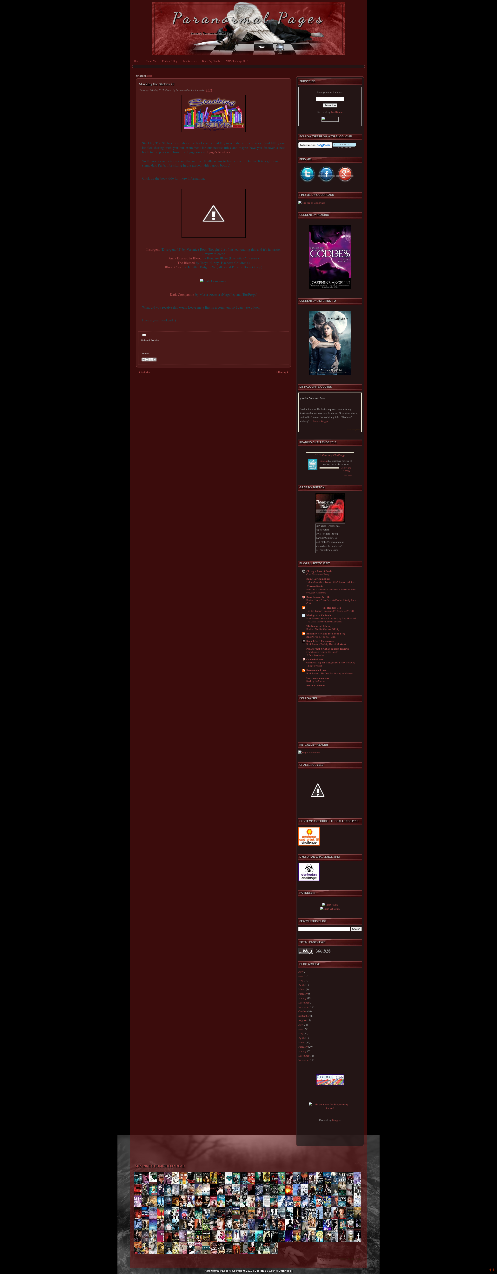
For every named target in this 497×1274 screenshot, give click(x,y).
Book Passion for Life (318, 597)
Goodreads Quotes (353, 429)
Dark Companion (182, 294)
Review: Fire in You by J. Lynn (320, 636)
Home (137, 61)
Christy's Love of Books (319, 571)
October (302, 1011)
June (300, 976)
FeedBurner (337, 112)
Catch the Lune (314, 659)
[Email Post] (143, 335)
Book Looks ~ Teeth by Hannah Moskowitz (326, 644)
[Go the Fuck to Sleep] (237, 1214)
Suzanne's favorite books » (350, 1258)
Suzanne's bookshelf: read (160, 1166)
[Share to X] (151, 359)
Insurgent (153, 249)
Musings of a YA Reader (319, 615)
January (302, 998)
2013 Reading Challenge (330, 455)
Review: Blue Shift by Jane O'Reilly (323, 629)
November (303, 1007)
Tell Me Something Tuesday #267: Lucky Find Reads (331, 581)
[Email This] (143, 359)
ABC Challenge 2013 (237, 61)
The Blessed (186, 262)
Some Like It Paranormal (320, 641)
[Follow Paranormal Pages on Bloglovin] (315, 147)
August (302, 1020)
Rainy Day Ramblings (318, 578)
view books (347, 475)
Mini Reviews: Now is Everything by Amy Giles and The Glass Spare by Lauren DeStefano (331, 620)
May (300, 980)
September (303, 1015)
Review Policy (169, 61)
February (303, 993)
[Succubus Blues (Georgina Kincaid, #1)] (358, 1227)
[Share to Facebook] (154, 359)
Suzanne (324, 460)
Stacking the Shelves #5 (156, 84)
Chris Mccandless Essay (317, 574)
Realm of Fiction (315, 685)
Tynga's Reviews (218, 152)
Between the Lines (316, 670)
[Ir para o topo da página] (490, 1270)
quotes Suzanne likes (313, 398)
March (301, 989)
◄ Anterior (144, 372)
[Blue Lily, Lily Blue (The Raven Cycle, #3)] (154, 1181)
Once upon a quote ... (317, 678)
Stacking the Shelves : (316, 680)
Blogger (336, 1120)
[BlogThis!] (147, 359)
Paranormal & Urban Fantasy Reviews (327, 648)
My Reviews (189, 61)
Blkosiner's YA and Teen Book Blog (325, 633)
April (301, 985)
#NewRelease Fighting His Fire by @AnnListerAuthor (322, 653)
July (300, 971)
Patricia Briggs (320, 421)
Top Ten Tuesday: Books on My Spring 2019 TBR (330, 610)
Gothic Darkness (280, 1270)
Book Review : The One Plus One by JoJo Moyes (329, 673)
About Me (151, 61)
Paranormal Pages (248, 17)
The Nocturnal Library (319, 626)
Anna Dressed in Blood (185, 258)
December (303, 1002)
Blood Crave (173, 267)
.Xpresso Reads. (314, 586)
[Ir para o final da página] (493, 1270)
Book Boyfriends (211, 61)
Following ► (282, 372)
